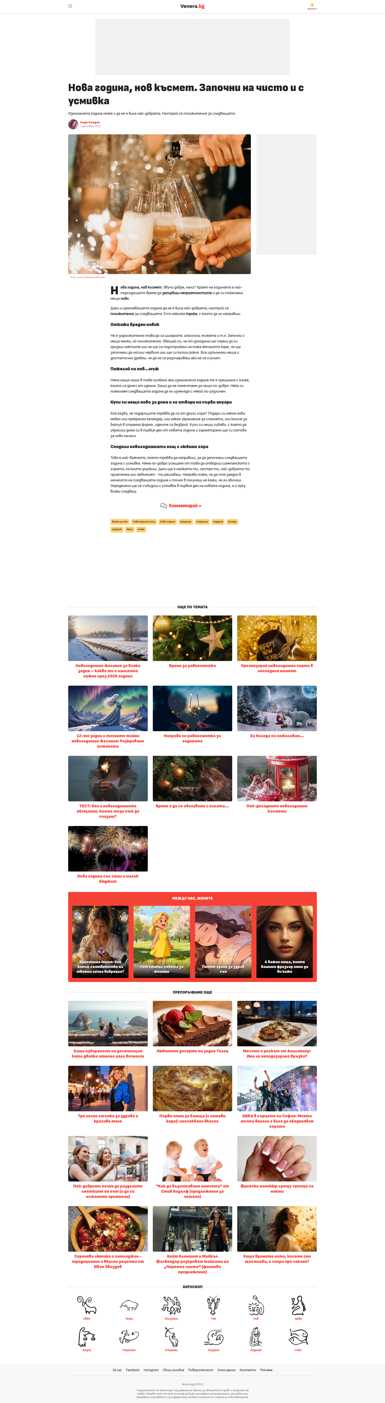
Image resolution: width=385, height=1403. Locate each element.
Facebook (133, 1370)
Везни (87, 1350)
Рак (213, 1318)
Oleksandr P (90, 277)
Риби (298, 1350)
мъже (141, 529)
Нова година (167, 521)
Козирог (213, 1350)
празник (117, 529)
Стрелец (171, 1350)
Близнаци (171, 1318)
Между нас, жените (192, 898)
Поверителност (200, 1370)
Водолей (256, 1350)
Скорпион (129, 1350)
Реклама (266, 1370)
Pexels (101, 277)
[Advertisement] (192, 44)
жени (130, 529)
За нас (117, 1370)
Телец (129, 1318)
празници (185, 521)
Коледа (232, 521)
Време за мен (120, 521)
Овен (86, 1318)
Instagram (151, 1370)
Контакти (248, 1370)
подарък (218, 521)
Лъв (255, 1318)
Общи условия (173, 1370)
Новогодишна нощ (144, 521)
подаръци (202, 521)
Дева (298, 1318)
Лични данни (226, 1370)
